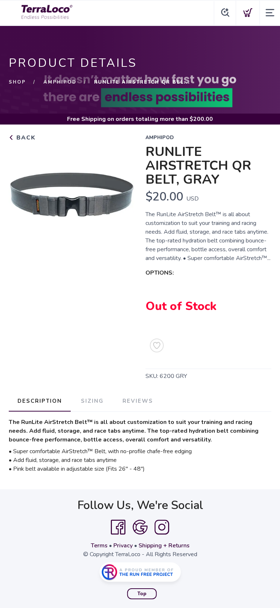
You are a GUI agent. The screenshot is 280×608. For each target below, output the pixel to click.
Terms (99, 546)
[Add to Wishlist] (157, 345)
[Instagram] (162, 527)
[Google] (140, 527)
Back (25, 138)
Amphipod (60, 82)
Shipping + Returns (164, 546)
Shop (17, 82)
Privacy (123, 546)
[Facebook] (118, 527)
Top (142, 593)
